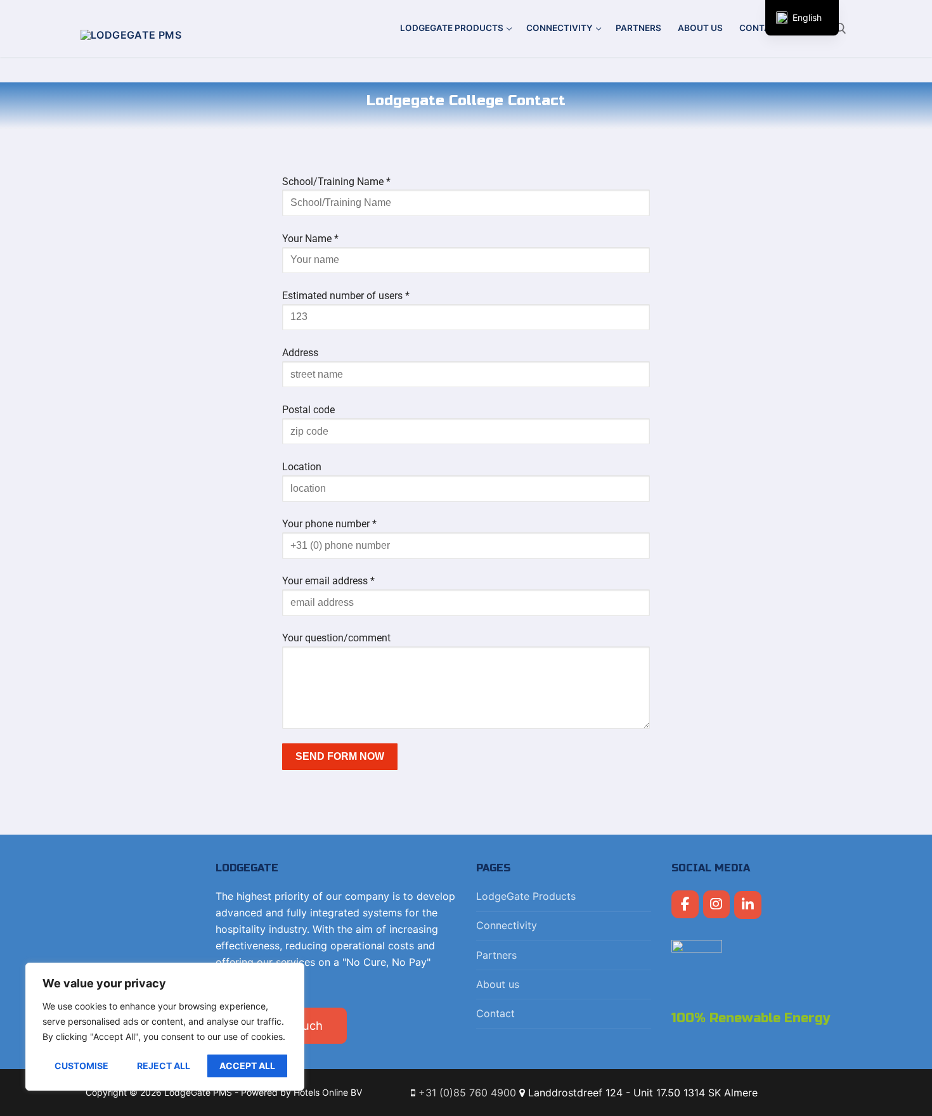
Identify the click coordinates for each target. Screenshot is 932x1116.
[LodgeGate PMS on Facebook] (685, 904)
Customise (81, 1065)
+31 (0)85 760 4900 (467, 1092)
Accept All (247, 1065)
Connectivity (506, 925)
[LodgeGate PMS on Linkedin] (747, 905)
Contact (495, 1013)
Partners (496, 955)
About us (497, 984)
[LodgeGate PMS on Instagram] (716, 904)
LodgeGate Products (526, 896)
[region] (164, 1027)
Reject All (163, 1065)
